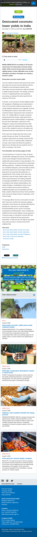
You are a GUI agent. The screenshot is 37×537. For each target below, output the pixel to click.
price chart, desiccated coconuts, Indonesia (16, 232)
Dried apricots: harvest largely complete (17, 458)
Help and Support (7, 489)
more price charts (8, 238)
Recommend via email (11, 258)
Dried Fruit (18, 11)
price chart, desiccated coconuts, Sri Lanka (16, 230)
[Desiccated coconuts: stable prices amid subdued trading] (18, 309)
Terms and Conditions (8, 492)
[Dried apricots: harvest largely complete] (18, 442)
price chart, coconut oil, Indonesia (13, 236)
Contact (19, 484)
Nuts (3, 247)
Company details (7, 491)
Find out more (18, 287)
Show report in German (11, 33)
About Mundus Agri (8, 484)
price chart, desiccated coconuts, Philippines (16, 234)
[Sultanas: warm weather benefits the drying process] (18, 396)
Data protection (6, 494)
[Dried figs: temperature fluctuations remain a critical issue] (18, 354)
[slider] (12, 60)
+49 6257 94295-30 (12, 510)
